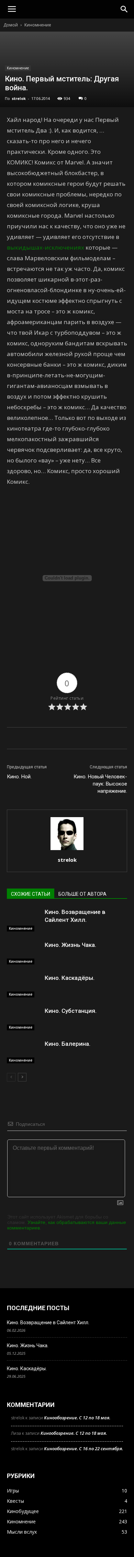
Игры (13, 1490)
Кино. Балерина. (67, 1043)
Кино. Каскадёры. (69, 977)
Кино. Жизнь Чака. (70, 944)
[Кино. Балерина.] (24, 1052)
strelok (19, 98)
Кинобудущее (23, 1511)
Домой (10, 25)
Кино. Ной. (19, 777)
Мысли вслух (22, 1532)
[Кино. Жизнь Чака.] (24, 953)
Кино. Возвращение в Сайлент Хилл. (48, 1322)
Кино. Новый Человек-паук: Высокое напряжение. (100, 784)
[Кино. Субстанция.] (24, 1019)
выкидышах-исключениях (45, 247)
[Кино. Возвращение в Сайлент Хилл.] (24, 920)
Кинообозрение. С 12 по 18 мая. (77, 1418)
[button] (124, 9)
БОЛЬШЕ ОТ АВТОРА (82, 894)
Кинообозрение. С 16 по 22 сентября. (83, 1448)
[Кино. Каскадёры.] (24, 986)
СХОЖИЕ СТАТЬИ (30, 894)
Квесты (15, 1501)
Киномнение (37, 25)
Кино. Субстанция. (71, 1010)
